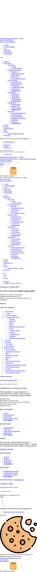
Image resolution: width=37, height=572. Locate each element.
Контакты (7, 135)
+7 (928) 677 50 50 (6, 484)
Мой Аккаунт (15, 75)
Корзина (14, 72)
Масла (11, 323)
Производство (8, 128)
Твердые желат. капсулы (17, 338)
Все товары (11, 65)
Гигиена (8, 342)
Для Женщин (12, 103)
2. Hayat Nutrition (9, 47)
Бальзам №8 (15, 85)
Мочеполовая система (13, 361)
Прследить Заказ (8, 147)
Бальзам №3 (15, 106)
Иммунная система (12, 355)
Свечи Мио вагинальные (12, 431)
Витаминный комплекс (11, 471)
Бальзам (12, 319)
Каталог (6, 127)
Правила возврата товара (16, 133)
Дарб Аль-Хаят (16, 99)
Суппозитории (14, 334)
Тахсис (6, 413)
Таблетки (12, 336)
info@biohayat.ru (9, 142)
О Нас (6, 132)
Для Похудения (12, 80)
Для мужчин (8, 52)
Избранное (14, 77)
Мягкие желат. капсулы (17, 327)
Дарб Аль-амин (16, 108)
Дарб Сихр (7, 429)
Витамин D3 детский (18, 118)
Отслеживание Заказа (18, 78)
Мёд (7, 359)
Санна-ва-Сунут (16, 82)
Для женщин (8, 54)
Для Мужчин (12, 92)
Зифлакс (6, 458)
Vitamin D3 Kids (16, 115)
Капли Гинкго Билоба (18, 113)
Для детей (7, 50)
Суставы (8, 369)
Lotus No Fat (15, 89)
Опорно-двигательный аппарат (16, 365)
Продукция (7, 63)
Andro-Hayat (15, 96)
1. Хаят (6, 45)
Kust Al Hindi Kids (17, 116)
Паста (11, 328)
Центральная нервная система (15, 370)
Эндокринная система (13, 372)
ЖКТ (7, 353)
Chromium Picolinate (17, 87)
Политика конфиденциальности (14, 512)
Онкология (9, 363)
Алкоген (6, 457)
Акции (5, 48)
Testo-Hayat (15, 94)
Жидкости (12, 321)
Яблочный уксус (16, 84)
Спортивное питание (12, 367)
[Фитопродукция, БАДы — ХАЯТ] (11, 38)
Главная (6, 61)
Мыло (11, 325)
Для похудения (10, 349)
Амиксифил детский (10, 475)
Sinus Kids (14, 120)
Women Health (15, 104)
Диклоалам (7, 460)
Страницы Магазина (14, 70)
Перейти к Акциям (6, 449)
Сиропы (12, 332)
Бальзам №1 (7, 462)
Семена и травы (14, 330)
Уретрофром (15, 97)
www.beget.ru (19, 480)
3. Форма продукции (12, 317)
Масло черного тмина (11, 418)
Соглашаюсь (4, 559)
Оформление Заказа (17, 73)
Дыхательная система (13, 351)
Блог (5, 130)
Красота (8, 357)
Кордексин (14, 121)
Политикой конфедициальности (10, 558)
